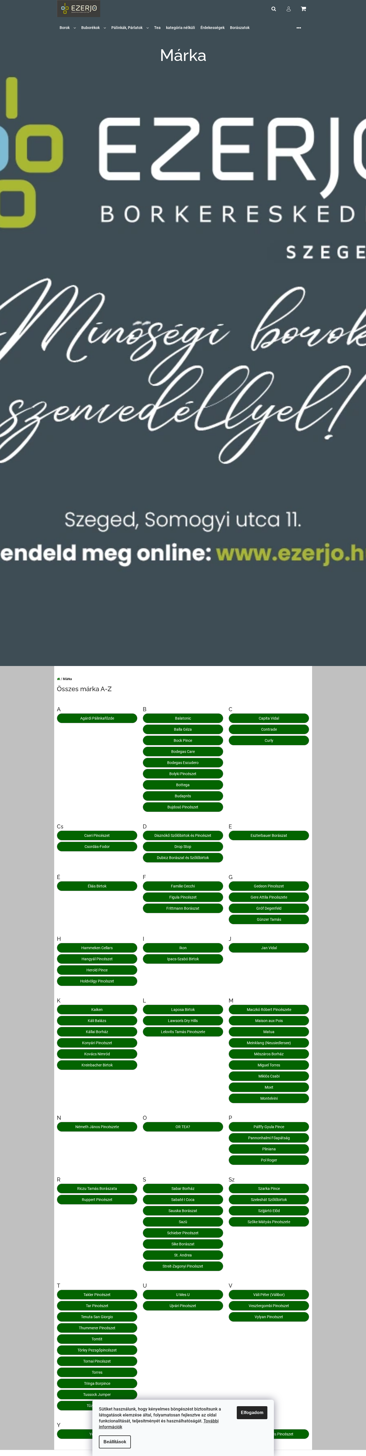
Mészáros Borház (269, 1054)
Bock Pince (183, 740)
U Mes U (183, 1294)
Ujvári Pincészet (183, 1306)
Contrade (269, 729)
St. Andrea (183, 1255)
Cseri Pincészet (97, 835)
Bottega (183, 785)
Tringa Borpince (97, 1383)
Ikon (183, 948)
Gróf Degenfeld (268, 908)
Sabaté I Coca (183, 1199)
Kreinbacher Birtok (97, 1065)
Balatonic (183, 718)
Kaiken (97, 1009)
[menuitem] (68, 27)
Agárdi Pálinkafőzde (97, 718)
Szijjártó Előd (269, 1211)
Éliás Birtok (97, 886)
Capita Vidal (269, 718)
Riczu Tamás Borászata (97, 1188)
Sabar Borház (183, 1188)
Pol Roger (269, 1160)
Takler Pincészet (97, 1294)
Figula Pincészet (183, 897)
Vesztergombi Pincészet (269, 1306)
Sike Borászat (183, 1244)
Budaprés (183, 796)
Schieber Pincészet (183, 1233)
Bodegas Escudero (183, 762)
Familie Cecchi (183, 886)
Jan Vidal (269, 948)
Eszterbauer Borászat (269, 835)
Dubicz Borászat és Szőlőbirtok (183, 858)
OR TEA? (183, 1127)
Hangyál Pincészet (97, 959)
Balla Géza (183, 729)
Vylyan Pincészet (269, 1317)
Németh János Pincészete (97, 1127)
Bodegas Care (183, 751)
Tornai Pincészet (97, 1361)
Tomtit (97, 1339)
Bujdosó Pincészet (182, 807)
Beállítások (114, 1441)
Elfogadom (252, 1412)
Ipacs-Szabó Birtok (183, 959)
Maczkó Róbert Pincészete (269, 1009)
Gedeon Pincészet (269, 886)
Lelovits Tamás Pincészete (183, 1032)
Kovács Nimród (97, 1054)
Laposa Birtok (183, 1009)
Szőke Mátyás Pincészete (269, 1222)
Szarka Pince (269, 1188)
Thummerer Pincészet (97, 1328)
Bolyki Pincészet (182, 774)
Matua (268, 1032)
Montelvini (269, 1098)
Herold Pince (97, 970)
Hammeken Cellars (97, 948)
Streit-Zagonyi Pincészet (183, 1266)
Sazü (183, 1222)
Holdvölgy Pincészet (97, 981)
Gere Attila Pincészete (269, 897)
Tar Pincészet (97, 1306)
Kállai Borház (97, 1032)
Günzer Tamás (269, 919)
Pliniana (269, 1149)
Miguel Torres (269, 1065)
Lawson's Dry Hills (183, 1020)
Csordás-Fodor (97, 846)
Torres (97, 1372)
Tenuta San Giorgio (97, 1317)
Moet (269, 1087)
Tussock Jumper (97, 1394)
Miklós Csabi (269, 1076)
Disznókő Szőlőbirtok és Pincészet (182, 835)
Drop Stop (182, 846)
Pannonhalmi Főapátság (269, 1138)
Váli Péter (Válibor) (269, 1294)
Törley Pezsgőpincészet (97, 1350)
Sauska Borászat (183, 1211)
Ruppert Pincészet (97, 1199)
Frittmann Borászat (182, 908)
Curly (269, 740)
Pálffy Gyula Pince (269, 1127)
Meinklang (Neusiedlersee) (269, 1043)
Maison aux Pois (269, 1020)
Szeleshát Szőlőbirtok (269, 1199)
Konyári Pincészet (97, 1043)
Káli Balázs (97, 1020)
